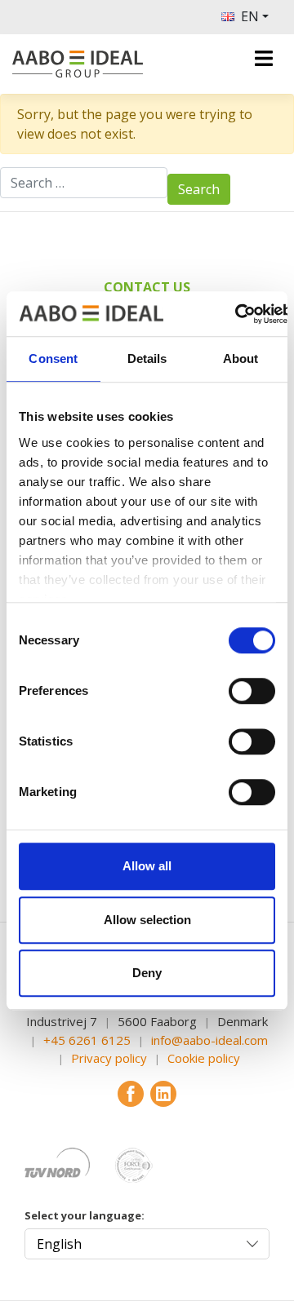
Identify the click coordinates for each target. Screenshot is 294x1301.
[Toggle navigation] (263, 58)
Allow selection (147, 920)
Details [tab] (147, 358)
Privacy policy (109, 1058)
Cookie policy (203, 1058)
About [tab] (241, 358)
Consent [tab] (53, 358)
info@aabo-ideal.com (209, 1040)
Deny (147, 973)
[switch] (252, 691)
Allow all (147, 866)
